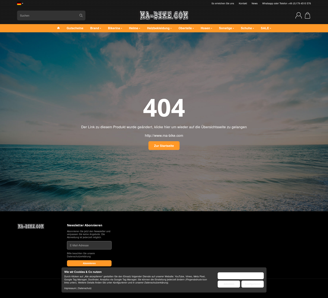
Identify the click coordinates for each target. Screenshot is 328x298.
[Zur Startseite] (164, 15)
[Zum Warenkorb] (307, 15)
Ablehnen (229, 284)
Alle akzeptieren (241, 275)
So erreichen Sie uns (222, 3)
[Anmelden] (298, 15)
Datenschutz (85, 288)
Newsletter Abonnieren (84, 225)
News (255, 3)
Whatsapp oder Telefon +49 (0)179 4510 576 (286, 3)
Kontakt (243, 3)
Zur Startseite (164, 145)
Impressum (70, 288)
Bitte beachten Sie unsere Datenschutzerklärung (81, 254)
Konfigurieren (252, 284)
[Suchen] (81, 15)
